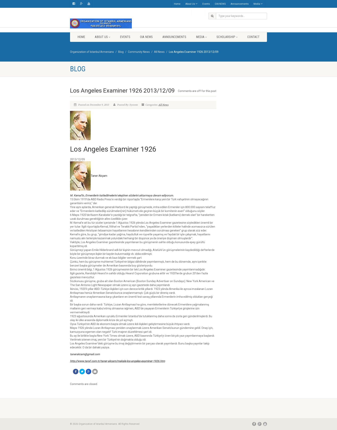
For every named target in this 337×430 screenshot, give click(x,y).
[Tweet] (82, 371)
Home (177, 4)
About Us (190, 4)
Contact (253, 37)
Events (206, 4)
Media (257, 4)
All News (163, 104)
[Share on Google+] (88, 371)
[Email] (95, 371)
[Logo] (101, 23)
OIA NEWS (220, 4)
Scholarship (225, 37)
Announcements (240, 4)
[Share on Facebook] (75, 371)
